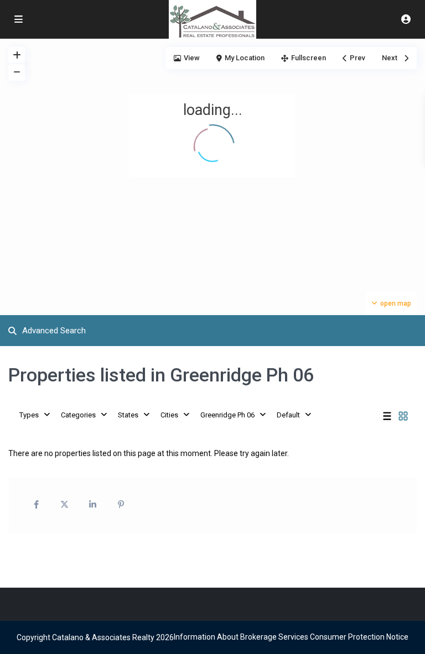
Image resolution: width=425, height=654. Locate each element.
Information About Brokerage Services (241, 636)
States (128, 415)
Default (288, 415)
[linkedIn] (92, 505)
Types (29, 415)
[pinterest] (121, 505)
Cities (169, 415)
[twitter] (64, 505)
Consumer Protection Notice (359, 636)
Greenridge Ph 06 (227, 415)
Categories (78, 415)
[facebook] (36, 505)
